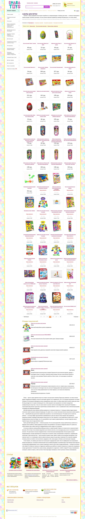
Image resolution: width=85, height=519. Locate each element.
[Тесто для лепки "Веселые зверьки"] (70, 176)
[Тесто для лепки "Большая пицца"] (56, 59)
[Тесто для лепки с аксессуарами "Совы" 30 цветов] (29, 82)
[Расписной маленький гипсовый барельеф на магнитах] (70, 202)
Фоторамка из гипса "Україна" (29, 210)
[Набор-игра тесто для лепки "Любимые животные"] (56, 107)
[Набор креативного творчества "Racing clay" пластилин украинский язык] (29, 130)
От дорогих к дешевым (48, 22)
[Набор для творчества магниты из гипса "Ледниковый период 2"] (70, 250)
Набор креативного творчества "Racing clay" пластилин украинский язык (29, 140)
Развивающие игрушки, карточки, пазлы (12, 42)
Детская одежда (10, 60)
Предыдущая (26, 316)
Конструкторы (10, 45)
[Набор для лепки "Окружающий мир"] (70, 274)
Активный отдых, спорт (11, 57)
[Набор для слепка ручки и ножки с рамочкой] (26, 353)
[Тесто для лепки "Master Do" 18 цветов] (70, 35)
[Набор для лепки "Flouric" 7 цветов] (56, 34)
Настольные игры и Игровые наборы (11, 49)
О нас (63, 499)
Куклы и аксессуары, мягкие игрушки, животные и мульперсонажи (11, 25)
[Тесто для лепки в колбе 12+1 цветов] (70, 58)
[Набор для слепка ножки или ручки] (26, 342)
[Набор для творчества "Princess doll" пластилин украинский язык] (70, 130)
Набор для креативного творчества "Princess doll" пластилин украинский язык (56, 140)
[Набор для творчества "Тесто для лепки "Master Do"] (56, 274)
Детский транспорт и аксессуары (11, 30)
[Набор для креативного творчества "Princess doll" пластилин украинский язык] (56, 130)
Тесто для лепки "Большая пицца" (56, 67)
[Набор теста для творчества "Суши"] (70, 83)
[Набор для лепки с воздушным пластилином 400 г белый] (56, 202)
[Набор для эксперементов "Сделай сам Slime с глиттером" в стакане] (43, 298)
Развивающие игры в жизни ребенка (33, 470)
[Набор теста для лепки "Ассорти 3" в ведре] (43, 202)
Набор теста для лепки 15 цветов (43, 91)
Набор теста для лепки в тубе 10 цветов (38, 323)
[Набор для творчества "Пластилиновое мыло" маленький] (56, 178)
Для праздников (10, 63)
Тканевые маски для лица (11, 18)
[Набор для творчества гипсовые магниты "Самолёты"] (43, 274)
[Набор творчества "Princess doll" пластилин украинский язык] (43, 154)
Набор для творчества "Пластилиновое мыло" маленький (56, 188)
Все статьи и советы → (72, 479)
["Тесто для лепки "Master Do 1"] (29, 58)
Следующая (76, 316)
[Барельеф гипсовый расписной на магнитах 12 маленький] (56, 226)
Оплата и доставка (40, 499)
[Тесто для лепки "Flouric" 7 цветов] (29, 35)
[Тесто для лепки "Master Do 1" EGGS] (43, 35)
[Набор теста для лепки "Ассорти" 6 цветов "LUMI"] (43, 107)
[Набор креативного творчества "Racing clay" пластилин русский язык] (43, 130)
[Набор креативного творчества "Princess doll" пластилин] (70, 154)
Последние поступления (58, 22)
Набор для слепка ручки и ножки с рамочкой (39, 368)
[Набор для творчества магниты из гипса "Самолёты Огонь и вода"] (56, 298)
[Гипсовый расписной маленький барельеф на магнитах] (29, 226)
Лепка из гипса (32, 26)
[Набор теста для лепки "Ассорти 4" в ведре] (43, 226)
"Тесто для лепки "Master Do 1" (29, 67)
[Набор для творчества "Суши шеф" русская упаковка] (56, 82)
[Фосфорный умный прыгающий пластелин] (29, 178)
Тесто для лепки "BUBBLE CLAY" (70, 306)
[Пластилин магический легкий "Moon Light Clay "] (70, 226)
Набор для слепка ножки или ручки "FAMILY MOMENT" (41, 334)
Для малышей (10, 38)
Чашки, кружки (10, 14)
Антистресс (9, 21)
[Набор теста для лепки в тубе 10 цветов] (56, 250)
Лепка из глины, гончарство (53, 26)
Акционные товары (12, 68)
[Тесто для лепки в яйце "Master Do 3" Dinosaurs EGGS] (29, 107)
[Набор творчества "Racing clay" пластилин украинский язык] (70, 107)
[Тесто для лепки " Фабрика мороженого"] (43, 58)
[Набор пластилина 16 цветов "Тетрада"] (29, 250)
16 (60, 316)
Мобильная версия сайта (12, 510)
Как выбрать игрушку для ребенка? (15, 470)
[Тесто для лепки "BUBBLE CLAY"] (70, 296)
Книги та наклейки (11, 65)
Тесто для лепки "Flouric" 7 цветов (29, 43)
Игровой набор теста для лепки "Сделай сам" (39, 357)
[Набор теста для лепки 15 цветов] (43, 83)
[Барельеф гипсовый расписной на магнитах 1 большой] (43, 178)
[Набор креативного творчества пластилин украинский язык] (56, 154)
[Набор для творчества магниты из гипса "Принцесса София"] (29, 298)
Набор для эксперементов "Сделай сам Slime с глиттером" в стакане (43, 307)
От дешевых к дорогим (39, 22)
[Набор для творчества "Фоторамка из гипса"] (43, 250)
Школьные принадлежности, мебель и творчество (11, 53)
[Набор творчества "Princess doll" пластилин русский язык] (29, 154)
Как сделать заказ (10, 499)
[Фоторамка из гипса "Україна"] (29, 202)
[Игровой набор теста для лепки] (26, 365)
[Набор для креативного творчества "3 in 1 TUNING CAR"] (29, 273)
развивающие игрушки (31, 475)
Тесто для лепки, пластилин (41, 26)
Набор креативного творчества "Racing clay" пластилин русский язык (43, 140)
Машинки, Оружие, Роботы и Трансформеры (11, 35)
